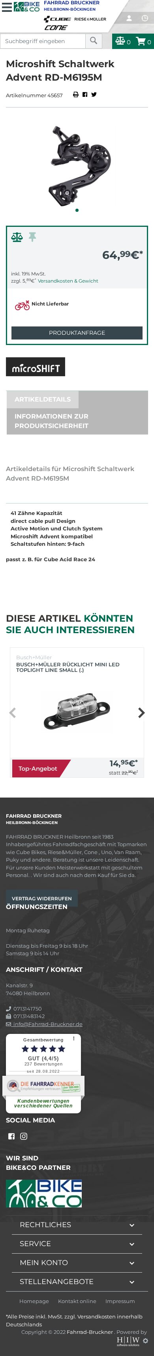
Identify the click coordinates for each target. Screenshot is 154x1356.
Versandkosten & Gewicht (68, 281)
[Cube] (59, 17)
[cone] (57, 26)
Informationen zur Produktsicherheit (51, 421)
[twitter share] (94, 95)
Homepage (34, 1301)
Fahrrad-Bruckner (90, 1332)
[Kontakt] (145, 18)
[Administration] (145, 1340)
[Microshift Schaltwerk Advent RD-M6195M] (77, 164)
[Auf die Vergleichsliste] (18, 239)
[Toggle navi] (7, 6)
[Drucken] (76, 95)
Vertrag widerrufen (42, 898)
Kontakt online (77, 1301)
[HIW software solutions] (129, 1340)
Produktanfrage (77, 332)
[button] (77, 210)
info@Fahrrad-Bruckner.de (47, 1024)
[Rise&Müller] (92, 17)
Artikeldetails (43, 399)
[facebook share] (85, 95)
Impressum (120, 1301)
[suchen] (93, 41)
